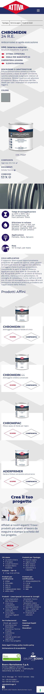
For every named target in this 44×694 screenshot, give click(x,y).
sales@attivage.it (9, 684)
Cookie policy (28, 645)
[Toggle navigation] (38, 10)
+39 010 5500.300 (12, 682)
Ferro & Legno (15, 23)
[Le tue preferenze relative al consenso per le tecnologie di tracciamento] (40, 690)
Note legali (6, 645)
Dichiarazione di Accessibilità (14, 648)
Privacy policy (17, 645)
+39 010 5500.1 (11, 680)
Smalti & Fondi (27, 23)
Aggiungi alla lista (8, 163)
